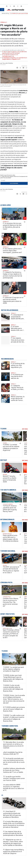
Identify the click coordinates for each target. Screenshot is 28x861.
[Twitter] (10, 6)
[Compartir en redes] (24, 222)
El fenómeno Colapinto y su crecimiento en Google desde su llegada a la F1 (14, 58)
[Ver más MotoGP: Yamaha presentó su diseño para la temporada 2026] (12, 468)
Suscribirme (14, 183)
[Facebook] (7, 6)
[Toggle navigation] (2, 9)
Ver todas (25, 429)
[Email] (21, 6)
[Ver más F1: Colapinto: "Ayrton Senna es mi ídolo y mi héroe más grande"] (5, 387)
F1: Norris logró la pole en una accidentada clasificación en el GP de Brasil (14, 52)
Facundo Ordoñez (8, 63)
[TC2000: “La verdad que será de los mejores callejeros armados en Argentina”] (14, 659)
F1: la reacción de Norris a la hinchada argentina (10, 55)
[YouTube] (14, 6)
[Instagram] (17, 6)
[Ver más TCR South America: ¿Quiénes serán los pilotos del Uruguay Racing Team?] (12, 497)
